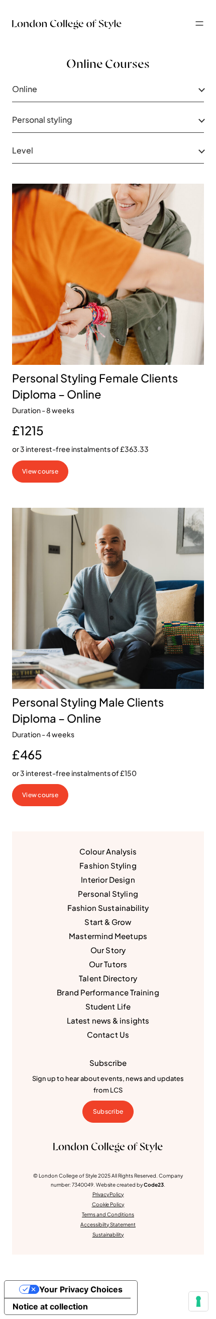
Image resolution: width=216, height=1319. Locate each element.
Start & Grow (107, 921)
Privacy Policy (108, 1194)
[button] (199, 23)
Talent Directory (108, 978)
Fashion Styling (107, 865)
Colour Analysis (108, 851)
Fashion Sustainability (108, 907)
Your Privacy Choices (81, 1289)
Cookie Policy (108, 1204)
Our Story (108, 950)
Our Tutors (108, 964)
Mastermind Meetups (108, 936)
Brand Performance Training (108, 992)
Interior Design (108, 879)
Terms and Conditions (108, 1214)
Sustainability (108, 1234)
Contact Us (108, 1034)
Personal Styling (108, 893)
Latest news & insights (108, 1020)
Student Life (108, 1006)
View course (40, 471)
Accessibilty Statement (108, 1224)
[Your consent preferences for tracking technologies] (198, 1301)
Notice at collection (50, 1306)
